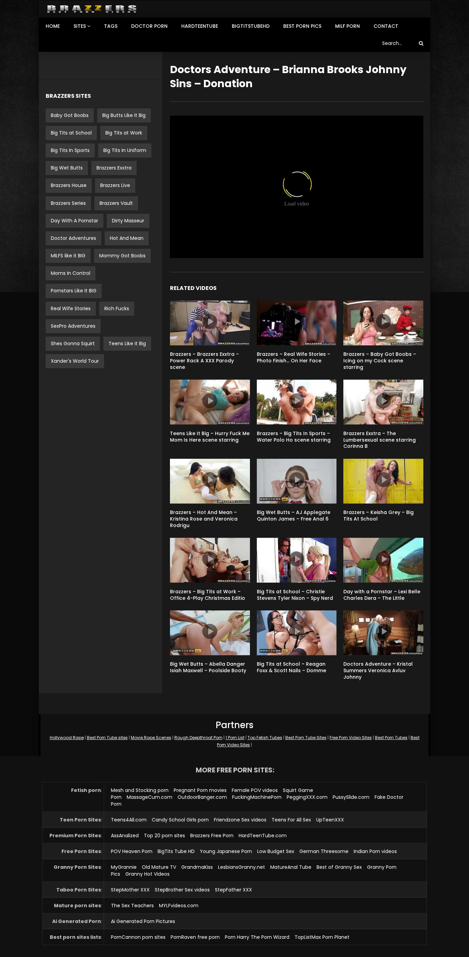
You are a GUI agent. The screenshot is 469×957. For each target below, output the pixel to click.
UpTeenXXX (330, 819)
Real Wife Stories (71, 308)
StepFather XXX (233, 889)
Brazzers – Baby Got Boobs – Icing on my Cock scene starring (379, 361)
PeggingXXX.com (307, 797)
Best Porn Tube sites (107, 737)
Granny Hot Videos (147, 874)
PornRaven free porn (195, 937)
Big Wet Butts (67, 167)
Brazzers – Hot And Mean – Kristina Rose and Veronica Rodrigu (204, 519)
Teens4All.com (129, 819)
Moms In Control (70, 273)
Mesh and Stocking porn (140, 790)
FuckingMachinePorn (257, 797)
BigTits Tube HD (176, 851)
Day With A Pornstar (74, 220)
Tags (110, 26)
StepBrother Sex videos (182, 889)
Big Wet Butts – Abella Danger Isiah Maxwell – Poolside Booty (208, 667)
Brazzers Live (115, 185)
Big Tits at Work (123, 132)
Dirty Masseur (128, 220)
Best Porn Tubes (391, 737)
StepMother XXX (130, 889)
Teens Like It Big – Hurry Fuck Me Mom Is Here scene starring (210, 436)
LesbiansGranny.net (241, 867)
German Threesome (323, 851)
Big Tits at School (71, 132)
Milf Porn (347, 26)
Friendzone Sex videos (240, 819)
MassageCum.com (149, 797)
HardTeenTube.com (263, 835)
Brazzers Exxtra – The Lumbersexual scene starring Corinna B (379, 440)
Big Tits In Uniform (124, 150)
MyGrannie (124, 867)
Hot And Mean (127, 238)
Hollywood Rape (67, 737)
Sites (79, 26)
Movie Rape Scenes (151, 737)
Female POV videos (255, 790)
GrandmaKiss (197, 867)
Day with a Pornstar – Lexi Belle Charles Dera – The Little (381, 595)
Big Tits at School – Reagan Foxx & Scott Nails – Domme (291, 667)
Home (53, 26)
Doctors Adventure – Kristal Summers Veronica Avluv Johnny (378, 670)
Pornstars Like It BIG (73, 290)
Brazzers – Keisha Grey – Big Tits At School (378, 515)
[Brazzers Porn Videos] (92, 9)
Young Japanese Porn (226, 851)
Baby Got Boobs (70, 115)
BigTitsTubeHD (251, 26)
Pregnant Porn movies (200, 790)
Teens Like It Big (127, 343)
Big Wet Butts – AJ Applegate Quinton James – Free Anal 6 (293, 515)
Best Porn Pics (302, 26)
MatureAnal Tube (290, 867)
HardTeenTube (199, 26)
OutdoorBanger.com (202, 797)
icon (209, 321)
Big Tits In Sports (70, 150)
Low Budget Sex (275, 851)
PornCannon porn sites (138, 937)
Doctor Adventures (73, 238)
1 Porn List (235, 737)
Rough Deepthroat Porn (198, 737)
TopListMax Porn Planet (322, 937)
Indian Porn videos (375, 851)
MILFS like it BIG (68, 255)
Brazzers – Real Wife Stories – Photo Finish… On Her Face (293, 357)
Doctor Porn (149, 26)
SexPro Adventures (73, 326)
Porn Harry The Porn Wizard (257, 937)
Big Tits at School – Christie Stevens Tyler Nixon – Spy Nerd (295, 595)
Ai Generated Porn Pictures (143, 921)
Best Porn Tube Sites (306, 737)
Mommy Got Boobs (122, 255)
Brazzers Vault (116, 203)
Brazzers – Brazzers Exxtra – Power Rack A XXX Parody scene (204, 361)
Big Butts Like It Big (124, 115)
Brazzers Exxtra (113, 167)
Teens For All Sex (291, 819)
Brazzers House (69, 185)
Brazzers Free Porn (211, 835)
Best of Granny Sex (339, 867)
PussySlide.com (351, 797)
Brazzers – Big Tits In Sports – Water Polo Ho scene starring (294, 436)
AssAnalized (125, 835)
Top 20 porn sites (164, 835)
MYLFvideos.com (178, 905)
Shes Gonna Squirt (73, 343)
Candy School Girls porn (180, 819)
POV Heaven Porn (131, 851)
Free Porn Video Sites (351, 737)
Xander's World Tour (75, 361)
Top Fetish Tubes (265, 737)
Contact (386, 26)
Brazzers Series (68, 203)
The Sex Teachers (132, 905)
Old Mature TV (159, 867)
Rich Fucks (116, 308)
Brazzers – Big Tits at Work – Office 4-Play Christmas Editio (207, 595)
